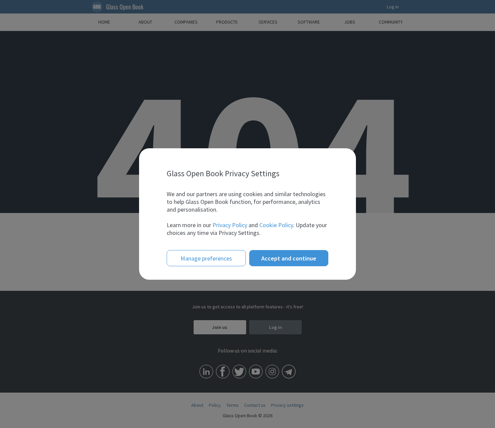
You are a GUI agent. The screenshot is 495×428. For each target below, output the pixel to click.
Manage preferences (206, 258)
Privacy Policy (229, 225)
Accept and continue (288, 258)
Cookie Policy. (276, 225)
